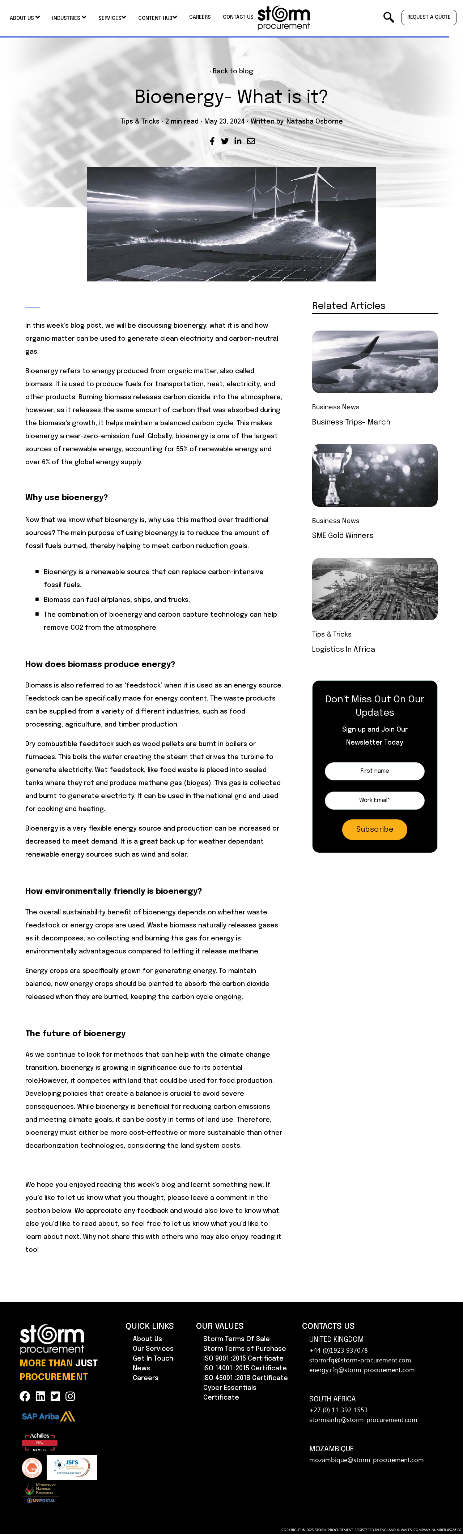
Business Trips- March (351, 422)
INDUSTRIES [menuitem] (67, 18)
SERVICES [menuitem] (110, 18)
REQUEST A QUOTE (429, 17)
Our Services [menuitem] (153, 1349)
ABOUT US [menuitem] (22, 18)
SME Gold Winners (343, 536)
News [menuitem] (141, 1368)
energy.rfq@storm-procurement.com (362, 1369)
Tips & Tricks (140, 122)
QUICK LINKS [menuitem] (150, 1326)
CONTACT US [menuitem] (238, 17)
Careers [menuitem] (145, 1378)
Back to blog (233, 71)
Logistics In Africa (343, 650)
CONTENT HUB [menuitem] (155, 18)
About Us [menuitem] (147, 1339)
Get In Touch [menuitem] (153, 1359)
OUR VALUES (220, 1326)
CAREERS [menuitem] (200, 17)
